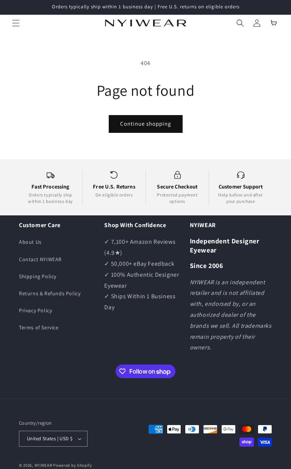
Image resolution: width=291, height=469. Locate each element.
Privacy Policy (35, 310)
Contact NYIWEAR (40, 259)
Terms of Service (39, 327)
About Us (30, 241)
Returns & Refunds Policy (49, 293)
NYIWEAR (43, 465)
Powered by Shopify (72, 465)
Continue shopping (145, 123)
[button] (16, 23)
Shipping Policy (37, 276)
